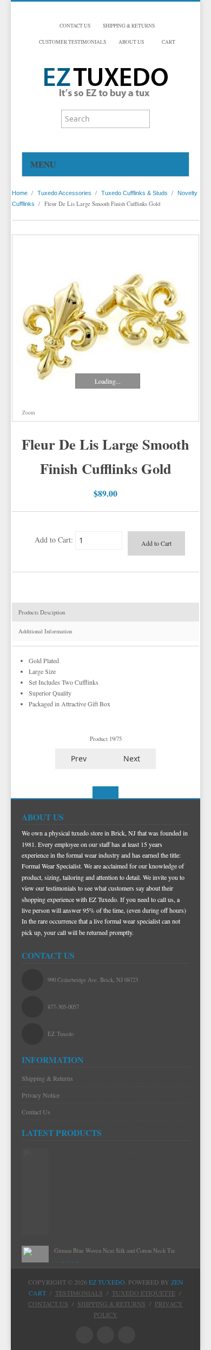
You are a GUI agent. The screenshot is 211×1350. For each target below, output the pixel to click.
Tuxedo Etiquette (143, 1292)
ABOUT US (131, 41)
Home (20, 193)
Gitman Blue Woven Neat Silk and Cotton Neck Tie (114, 1250)
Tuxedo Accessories (64, 193)
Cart (168, 41)
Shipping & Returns (47, 1078)
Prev (78, 758)
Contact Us (36, 1111)
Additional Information (45, 631)
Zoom (28, 412)
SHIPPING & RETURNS (129, 25)
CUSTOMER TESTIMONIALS (72, 41)
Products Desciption (41, 612)
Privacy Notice (41, 1095)
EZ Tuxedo (107, 1282)
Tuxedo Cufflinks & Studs (134, 193)
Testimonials (79, 1292)
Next (132, 758)
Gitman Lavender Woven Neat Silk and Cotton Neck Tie (120, 1153)
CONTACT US (75, 25)
